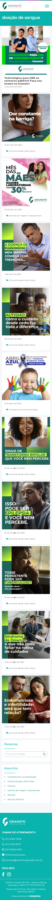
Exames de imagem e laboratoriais (24, 790)
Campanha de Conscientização (22, 777)
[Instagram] (9, 875)
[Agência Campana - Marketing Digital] (34, 896)
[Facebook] (3, 875)
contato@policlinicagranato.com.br (24, 860)
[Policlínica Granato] (12, 6)
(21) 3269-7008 (13, 839)
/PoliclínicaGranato (15, 855)
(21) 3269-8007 (13, 844)
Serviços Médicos (16, 799)
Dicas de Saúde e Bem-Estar (21, 781)
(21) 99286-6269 (13, 849)
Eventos (11, 786)
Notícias (11, 795)
